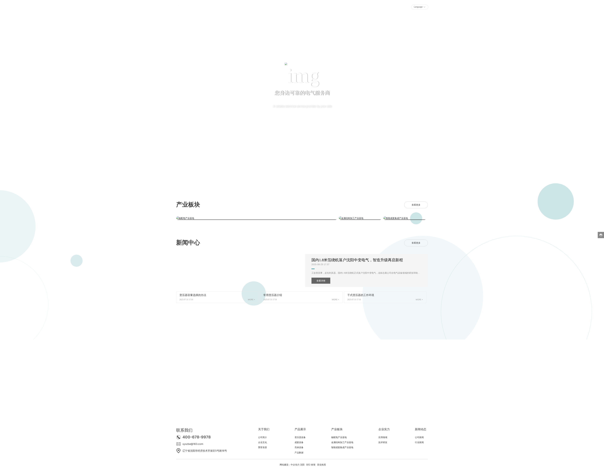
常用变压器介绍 (272, 295)
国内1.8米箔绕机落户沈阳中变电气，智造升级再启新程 (357, 260)
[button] (51, 161)
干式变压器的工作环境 (360, 295)
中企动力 (295, 464)
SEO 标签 (311, 464)
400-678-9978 (196, 437)
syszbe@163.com (192, 443)
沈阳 (302, 464)
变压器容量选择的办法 (192, 295)
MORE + (251, 299)
